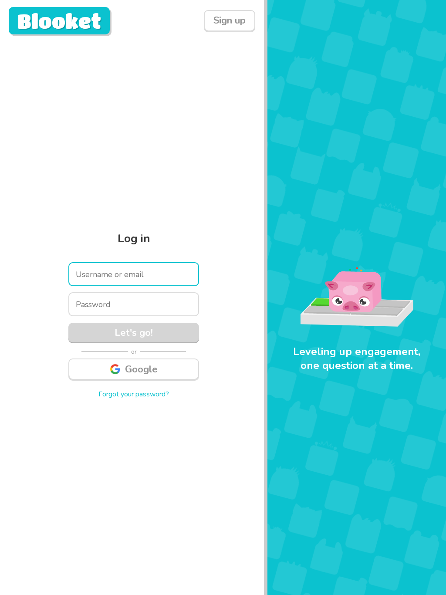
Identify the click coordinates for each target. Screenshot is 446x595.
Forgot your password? (133, 394)
